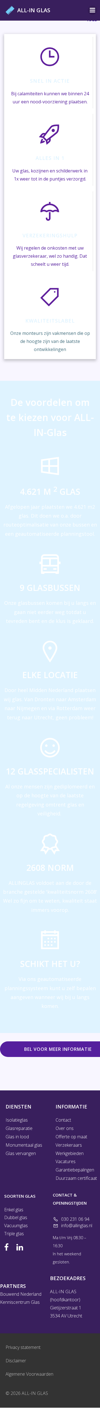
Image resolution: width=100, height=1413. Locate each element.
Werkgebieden (70, 1153)
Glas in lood (17, 1137)
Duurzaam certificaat (75, 1178)
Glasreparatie (19, 1128)
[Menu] (92, 10)
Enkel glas (13, 1210)
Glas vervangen (21, 1153)
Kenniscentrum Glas (20, 1302)
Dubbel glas (15, 1217)
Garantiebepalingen (75, 1170)
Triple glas (14, 1234)
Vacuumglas (16, 1225)
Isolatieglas (17, 1120)
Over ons (65, 1128)
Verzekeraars (69, 1145)
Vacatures (66, 1161)
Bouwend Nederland (20, 1294)
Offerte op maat (71, 1137)
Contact (63, 1120)
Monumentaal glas (24, 1145)
